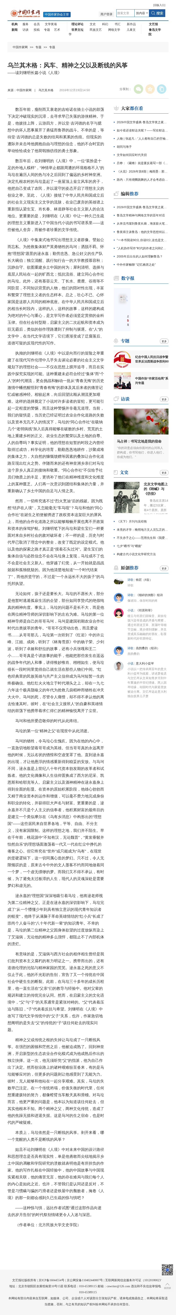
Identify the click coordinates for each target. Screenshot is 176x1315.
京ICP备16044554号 (51, 1280)
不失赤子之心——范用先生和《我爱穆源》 (142, 538)
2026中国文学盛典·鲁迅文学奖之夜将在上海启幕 (142, 122)
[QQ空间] (150, 89)
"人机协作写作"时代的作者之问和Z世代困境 (142, 248)
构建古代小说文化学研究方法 (136, 554)
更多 (164, 341)
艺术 (57, 29)
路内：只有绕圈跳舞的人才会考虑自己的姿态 (142, 179)
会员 (37, 24)
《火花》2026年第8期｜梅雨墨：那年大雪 (142, 171)
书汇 (118, 24)
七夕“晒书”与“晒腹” (129, 546)
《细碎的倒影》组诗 (149, 595)
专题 (47, 29)
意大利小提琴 (145, 663)
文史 (93, 24)
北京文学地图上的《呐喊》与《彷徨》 (156, 488)
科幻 (105, 24)
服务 (26, 24)
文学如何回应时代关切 (132, 155)
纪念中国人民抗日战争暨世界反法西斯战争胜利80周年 (152, 359)
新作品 (131, 24)
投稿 (37, 29)
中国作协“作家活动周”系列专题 (151, 381)
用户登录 (106, 14)
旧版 (159, 5)
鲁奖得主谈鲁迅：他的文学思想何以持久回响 (142, 232)
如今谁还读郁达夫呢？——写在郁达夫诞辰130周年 (142, 130)
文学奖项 (51, 24)
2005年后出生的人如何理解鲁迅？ (140, 256)
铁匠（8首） (144, 579)
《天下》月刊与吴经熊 (132, 521)
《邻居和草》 (145, 610)
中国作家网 (20, 47)
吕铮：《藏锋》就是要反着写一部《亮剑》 (142, 163)
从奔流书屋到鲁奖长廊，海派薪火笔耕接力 (142, 223)
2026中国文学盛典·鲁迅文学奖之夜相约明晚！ (142, 207)
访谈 (26, 29)
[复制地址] (161, 89)
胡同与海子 (124, 146)
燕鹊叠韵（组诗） (148, 648)
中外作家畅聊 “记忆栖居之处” (136, 264)
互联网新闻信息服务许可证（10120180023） (134, 1280)
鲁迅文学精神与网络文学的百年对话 (141, 215)
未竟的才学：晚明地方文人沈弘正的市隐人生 (142, 529)
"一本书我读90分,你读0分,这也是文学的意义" (142, 240)
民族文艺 (96, 29)
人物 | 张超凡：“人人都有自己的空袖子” (142, 138)
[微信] (138, 89)
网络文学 (114, 29)
